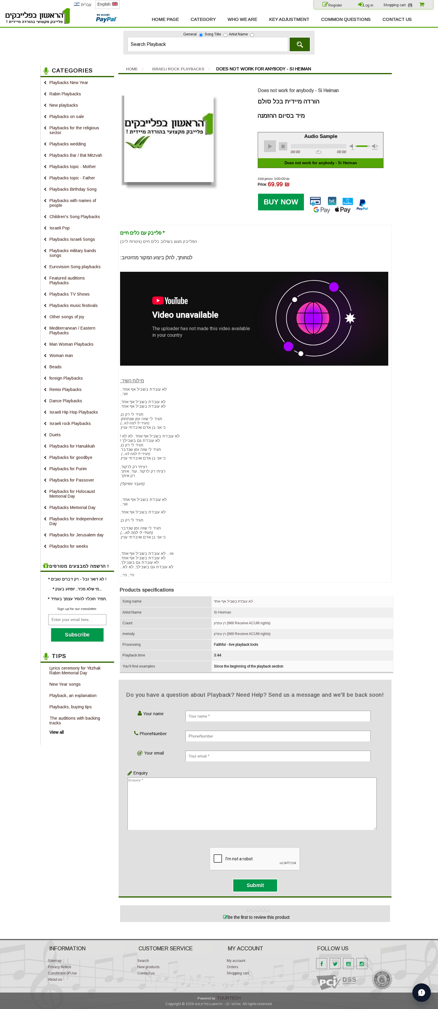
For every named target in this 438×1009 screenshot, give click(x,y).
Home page (165, 19)
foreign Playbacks (66, 378)
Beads (55, 366)
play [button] (270, 146)
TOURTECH (229, 998)
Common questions (346, 19)
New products (148, 967)
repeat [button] (318, 152)
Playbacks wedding (67, 144)
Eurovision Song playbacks (75, 266)
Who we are (242, 19)
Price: (262, 184)
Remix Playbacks (65, 389)
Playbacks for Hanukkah (72, 446)
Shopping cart (238, 973)
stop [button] (283, 146)
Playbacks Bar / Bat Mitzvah (75, 155)
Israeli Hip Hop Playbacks (73, 412)
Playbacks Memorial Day (72, 507)
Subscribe (77, 635)
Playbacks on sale (66, 116)
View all (56, 732)
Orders (232, 967)
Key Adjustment (289, 19)
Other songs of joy (66, 316)
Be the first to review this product (259, 917)
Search (299, 44)
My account (236, 961)
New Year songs (65, 684)
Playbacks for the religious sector (74, 130)
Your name (153, 713)
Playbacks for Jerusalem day (76, 535)
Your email (154, 753)
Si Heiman (222, 612)
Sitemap (54, 961)
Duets (55, 434)
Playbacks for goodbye (70, 457)
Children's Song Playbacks (74, 216)
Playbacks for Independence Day (76, 521)
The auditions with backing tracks (74, 720)
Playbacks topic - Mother (72, 166)
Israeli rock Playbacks (70, 423)
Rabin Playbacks (65, 93)
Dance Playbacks (65, 400)
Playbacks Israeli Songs (72, 239)
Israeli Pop (59, 228)
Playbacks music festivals (73, 305)
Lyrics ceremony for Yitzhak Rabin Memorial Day (75, 670)
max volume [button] (375, 147)
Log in (368, 5)
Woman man (61, 355)
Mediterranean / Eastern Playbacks (72, 330)
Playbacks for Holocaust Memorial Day (72, 494)
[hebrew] (82, 7)
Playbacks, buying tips (70, 706)
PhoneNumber (153, 733)
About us (55, 979)
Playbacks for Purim (68, 468)
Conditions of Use (62, 973)
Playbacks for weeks (68, 546)
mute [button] (353, 147)
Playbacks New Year (68, 82)
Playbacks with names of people (72, 203)
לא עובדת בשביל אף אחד (233, 601)
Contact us (397, 19)
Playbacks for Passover (71, 480)
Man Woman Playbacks (71, 344)
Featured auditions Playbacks (67, 280)
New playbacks (63, 105)
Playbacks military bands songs (72, 253)
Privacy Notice (59, 967)
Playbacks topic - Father (72, 178)
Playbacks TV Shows (69, 294)
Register (335, 5)
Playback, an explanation (73, 695)
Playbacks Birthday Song (73, 189)
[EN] (107, 8)
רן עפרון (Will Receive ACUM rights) (242, 623)
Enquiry (139, 773)
